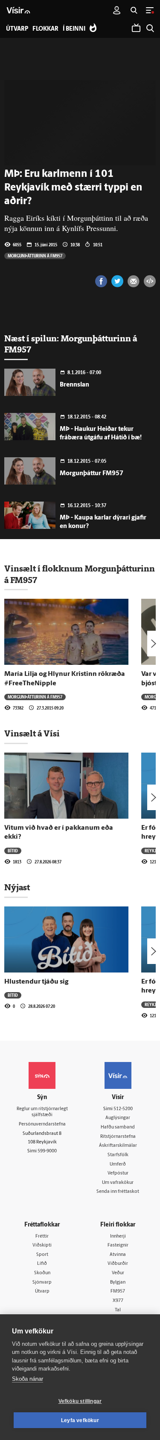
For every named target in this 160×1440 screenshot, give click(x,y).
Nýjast (17, 887)
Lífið (42, 1263)
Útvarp (42, 1291)
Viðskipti (42, 1245)
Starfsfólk (118, 1155)
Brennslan (74, 385)
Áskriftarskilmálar (118, 1145)
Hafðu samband (118, 1127)
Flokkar (45, 29)
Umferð (118, 1164)
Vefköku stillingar (80, 1401)
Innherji (118, 1236)
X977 (118, 1301)
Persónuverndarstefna (42, 1124)
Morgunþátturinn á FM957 (35, 255)
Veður (118, 1273)
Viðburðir (118, 1263)
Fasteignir (118, 1245)
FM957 (118, 1291)
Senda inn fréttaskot (117, 1191)
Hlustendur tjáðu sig (36, 981)
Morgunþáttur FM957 (91, 473)
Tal (118, 1310)
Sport (42, 1254)
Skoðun (42, 1273)
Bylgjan (117, 1282)
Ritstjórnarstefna (118, 1136)
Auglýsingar (117, 1118)
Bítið (13, 850)
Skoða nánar (27, 1379)
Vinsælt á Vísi (32, 733)
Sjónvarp (42, 1282)
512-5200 (123, 1109)
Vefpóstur (118, 1173)
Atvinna (118, 1254)
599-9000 (47, 1151)
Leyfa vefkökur (80, 1420)
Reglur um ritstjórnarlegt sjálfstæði (42, 1112)
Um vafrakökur (118, 1182)
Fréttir (42, 1236)
